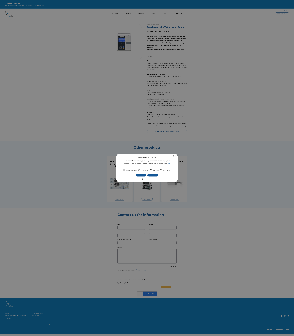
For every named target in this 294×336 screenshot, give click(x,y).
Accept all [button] (141, 175)
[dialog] (147, 168)
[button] (147, 179)
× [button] (175, 156)
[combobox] (174, 156)
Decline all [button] (153, 175)
